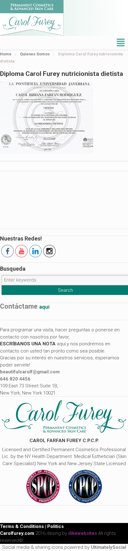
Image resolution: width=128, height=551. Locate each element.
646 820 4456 (15, 379)
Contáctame (24, 306)
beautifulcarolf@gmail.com (30, 372)
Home (5, 54)
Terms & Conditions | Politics (32, 526)
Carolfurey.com (17, 533)
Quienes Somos (35, 54)
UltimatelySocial (108, 547)
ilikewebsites (82, 533)
